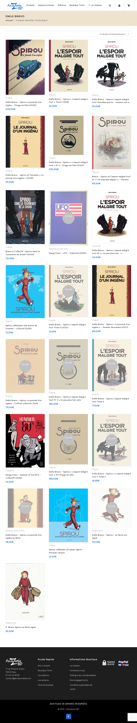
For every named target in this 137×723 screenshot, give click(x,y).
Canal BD (96, 246)
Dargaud (10, 470)
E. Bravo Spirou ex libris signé (21, 627)
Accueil (9, 20)
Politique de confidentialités (83, 675)
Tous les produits (45, 685)
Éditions (62, 5)
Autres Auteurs (64, 249)
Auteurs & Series (46, 5)
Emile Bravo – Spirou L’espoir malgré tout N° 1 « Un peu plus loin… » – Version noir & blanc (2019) (110, 253)
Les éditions (43, 675)
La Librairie (96, 5)
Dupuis (9, 98)
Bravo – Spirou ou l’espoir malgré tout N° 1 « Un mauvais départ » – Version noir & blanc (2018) (111, 179)
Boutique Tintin (77, 5)
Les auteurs (43, 680)
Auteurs (52, 249)
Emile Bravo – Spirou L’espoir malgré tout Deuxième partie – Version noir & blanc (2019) (111, 102)
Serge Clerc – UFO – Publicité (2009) (67, 253)
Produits (30, 5)
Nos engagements (79, 680)
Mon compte (44, 665)
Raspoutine (97, 530)
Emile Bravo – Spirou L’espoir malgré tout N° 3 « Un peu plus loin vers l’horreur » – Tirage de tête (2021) (67, 400)
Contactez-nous (77, 670)
